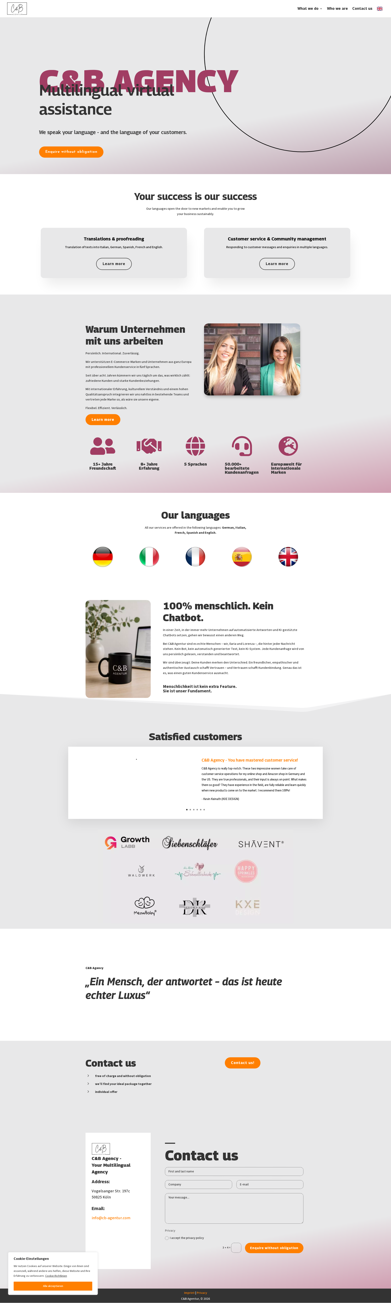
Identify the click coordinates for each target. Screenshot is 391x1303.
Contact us (362, 9)
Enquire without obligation (71, 152)
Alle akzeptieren (53, 1286)
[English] (380, 12)
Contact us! (242, 1063)
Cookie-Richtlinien (56, 1276)
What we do (308, 9)
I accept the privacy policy (187, 1238)
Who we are (337, 9)
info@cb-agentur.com (111, 1218)
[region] (53, 1273)
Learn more (114, 264)
